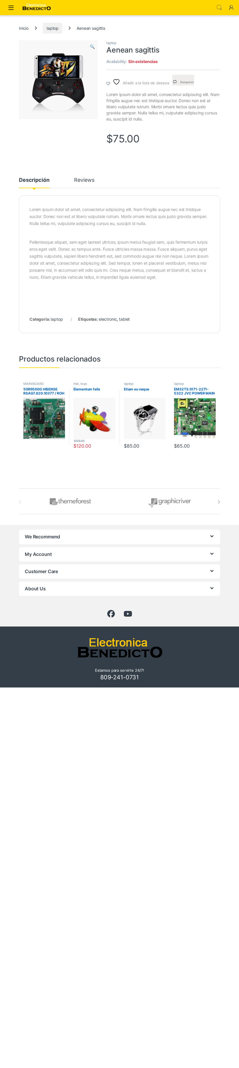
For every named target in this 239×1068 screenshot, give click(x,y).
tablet (124, 319)
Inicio (24, 28)
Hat (76, 384)
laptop (53, 28)
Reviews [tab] (84, 180)
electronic (108, 319)
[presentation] (218, 502)
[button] (92, 46)
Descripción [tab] (34, 180)
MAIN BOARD (33, 384)
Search (219, 7)
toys (83, 384)
